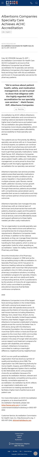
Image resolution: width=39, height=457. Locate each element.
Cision (22, 454)
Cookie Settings (28, 451)
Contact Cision (19, 433)
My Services (18, 439)
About (19, 437)
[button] (31, 3)
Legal (9, 451)
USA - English (6, 32)
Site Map (15, 451)
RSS (20, 451)
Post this (21, 109)
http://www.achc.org (10, 405)
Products (19, 435)
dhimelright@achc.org (22, 420)
